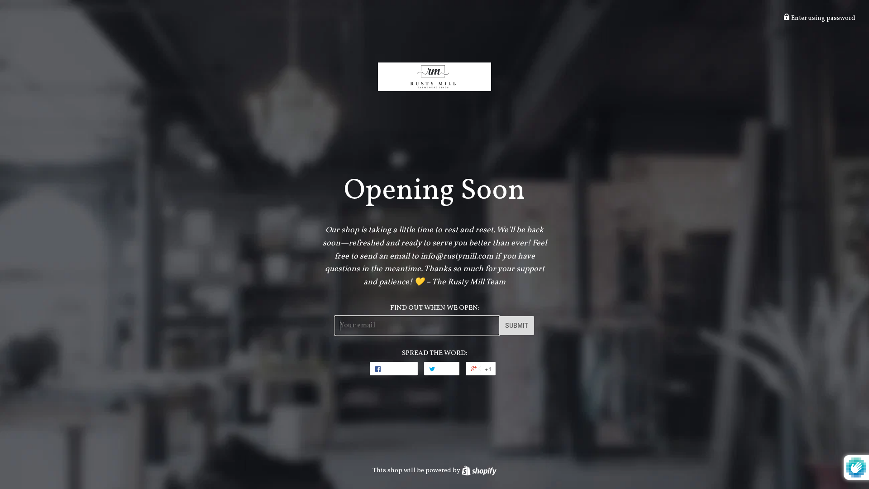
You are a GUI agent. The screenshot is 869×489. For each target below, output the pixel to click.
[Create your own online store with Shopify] (479, 470)
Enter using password (822, 18)
